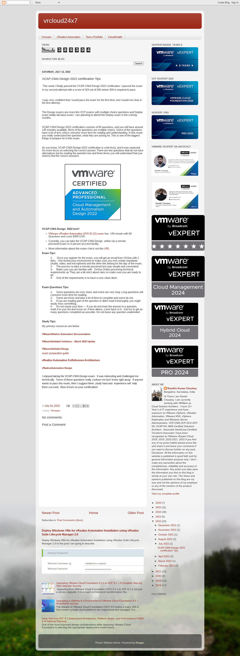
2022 (158, 521)
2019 (158, 580)
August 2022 (165, 539)
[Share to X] (81, 406)
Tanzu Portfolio (94, 36)
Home (93, 513)
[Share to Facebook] (84, 406)
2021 (158, 571)
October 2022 (166, 534)
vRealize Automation (68, 36)
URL (107, 248)
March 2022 (165, 561)
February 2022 (167, 565)
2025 (158, 507)
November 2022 (167, 530)
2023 (158, 516)
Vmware (46, 36)
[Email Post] (67, 405)
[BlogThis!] (77, 406)
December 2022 (167, 525)
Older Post (136, 513)
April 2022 (164, 556)
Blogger (140, 642)
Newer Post (50, 513)
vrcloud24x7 (61, 20)
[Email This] (74, 406)
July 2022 (164, 543)
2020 (158, 576)
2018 (158, 585)
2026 (158, 503)
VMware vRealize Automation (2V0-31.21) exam (76, 233)
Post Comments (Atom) (70, 520)
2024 (158, 512)
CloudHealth (115, 36)
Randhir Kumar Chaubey (182, 388)
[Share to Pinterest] (87, 406)
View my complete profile (165, 493)
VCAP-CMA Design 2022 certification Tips (171, 549)
